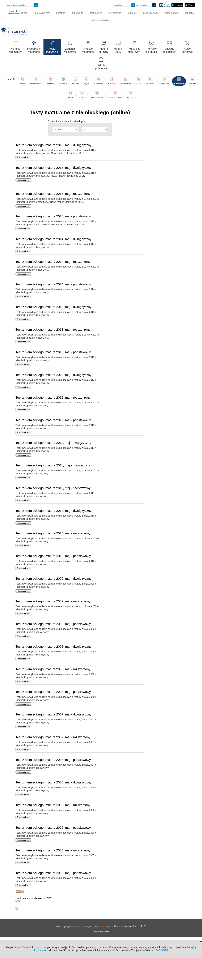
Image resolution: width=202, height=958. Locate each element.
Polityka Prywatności (101, 932)
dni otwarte (77, 13)
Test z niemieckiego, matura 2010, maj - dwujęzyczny (53, 511)
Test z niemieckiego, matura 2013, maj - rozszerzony (53, 329)
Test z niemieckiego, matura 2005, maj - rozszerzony (53, 850)
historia (111, 84)
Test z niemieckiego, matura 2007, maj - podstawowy (53, 760)
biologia (63, 84)
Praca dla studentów (125, 926)
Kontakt (97, 927)
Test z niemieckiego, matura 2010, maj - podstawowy (53, 556)
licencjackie (96, 13)
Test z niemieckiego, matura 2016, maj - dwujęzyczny (53, 145)
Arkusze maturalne (88, 50)
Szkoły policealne (101, 67)
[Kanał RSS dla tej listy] (18, 892)
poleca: (24, 13)
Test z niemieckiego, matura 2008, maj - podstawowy (53, 692)
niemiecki (179, 84)
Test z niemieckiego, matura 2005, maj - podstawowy (53, 873)
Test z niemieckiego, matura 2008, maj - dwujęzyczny (53, 646)
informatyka (125, 84)
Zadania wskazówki (70, 50)
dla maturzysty (42, 13)
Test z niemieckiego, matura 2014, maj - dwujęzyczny (53, 239)
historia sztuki (97, 97)
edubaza (189, 13)
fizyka (86, 84)
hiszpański (164, 84)
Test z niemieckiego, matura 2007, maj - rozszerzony (53, 737)
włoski (70, 97)
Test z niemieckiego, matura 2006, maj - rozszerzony (53, 805)
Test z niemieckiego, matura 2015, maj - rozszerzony (53, 194)
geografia (98, 84)
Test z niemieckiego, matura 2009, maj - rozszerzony (53, 601)
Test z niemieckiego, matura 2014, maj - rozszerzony (53, 262)
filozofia (82, 97)
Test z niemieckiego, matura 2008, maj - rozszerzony (53, 669)
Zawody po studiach (169, 50)
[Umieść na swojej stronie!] (22, 892)
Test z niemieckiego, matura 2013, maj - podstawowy (53, 352)
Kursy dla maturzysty (134, 50)
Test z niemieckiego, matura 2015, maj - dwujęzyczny (53, 168)
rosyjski (192, 84)
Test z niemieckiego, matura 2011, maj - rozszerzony (53, 465)
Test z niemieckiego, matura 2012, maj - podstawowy (53, 420)
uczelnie (60, 13)
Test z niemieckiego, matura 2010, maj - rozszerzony (53, 533)
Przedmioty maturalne (34, 50)
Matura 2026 (118, 50)
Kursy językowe (187, 50)
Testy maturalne (52, 50)
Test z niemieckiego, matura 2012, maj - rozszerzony (53, 397)
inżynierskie (115, 13)
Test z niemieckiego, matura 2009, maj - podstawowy (53, 624)
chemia (75, 84)
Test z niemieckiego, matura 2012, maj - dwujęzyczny (53, 375)
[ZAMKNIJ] (161, 950)
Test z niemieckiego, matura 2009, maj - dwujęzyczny (53, 578)
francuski (150, 84)
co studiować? (150, 13)
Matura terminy (103, 50)
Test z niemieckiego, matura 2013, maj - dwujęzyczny (53, 307)
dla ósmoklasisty (101, 20)
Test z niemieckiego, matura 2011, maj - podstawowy (53, 488)
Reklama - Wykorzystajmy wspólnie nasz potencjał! (73, 927)
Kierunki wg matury (15, 50)
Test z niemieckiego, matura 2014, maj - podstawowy (53, 284)
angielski (51, 84)
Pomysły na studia (151, 50)
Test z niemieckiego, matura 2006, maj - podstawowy (53, 827)
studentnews (171, 13)
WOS (138, 84)
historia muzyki (115, 97)
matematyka (36, 84)
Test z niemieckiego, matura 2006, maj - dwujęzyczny (53, 782)
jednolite (132, 13)
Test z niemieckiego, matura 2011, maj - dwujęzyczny (53, 443)
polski (22, 84)
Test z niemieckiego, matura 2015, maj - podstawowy (53, 216)
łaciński (130, 97)
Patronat (107, 927)
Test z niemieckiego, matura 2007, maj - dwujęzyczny (53, 714)
